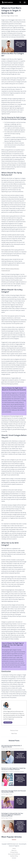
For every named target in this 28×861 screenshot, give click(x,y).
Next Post (14, 733)
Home (14, 848)
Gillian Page (7, 709)
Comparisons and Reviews (14, 748)
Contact (14, 858)
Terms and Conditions (14, 854)
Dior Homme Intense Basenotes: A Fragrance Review (11, 746)
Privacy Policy (14, 852)
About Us (14, 850)
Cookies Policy (14, 856)
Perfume (22, 748)
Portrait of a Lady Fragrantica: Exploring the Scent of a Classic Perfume (13, 768)
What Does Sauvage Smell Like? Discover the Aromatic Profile (13, 791)
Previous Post (14, 730)
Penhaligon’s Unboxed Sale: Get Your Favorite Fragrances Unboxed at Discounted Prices (12, 815)
